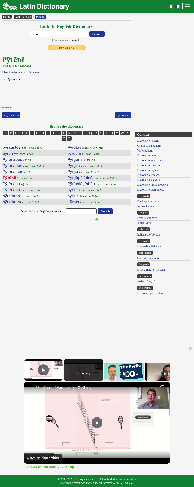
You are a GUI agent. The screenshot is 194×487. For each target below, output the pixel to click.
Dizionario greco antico (151, 160)
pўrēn (18, 153)
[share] (162, 385)
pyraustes (22, 147)
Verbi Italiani (145, 150)
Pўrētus (85, 147)
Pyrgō (83, 171)
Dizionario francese (148, 165)
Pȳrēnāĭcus (18, 171)
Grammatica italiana (149, 145)
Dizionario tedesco (148, 175)
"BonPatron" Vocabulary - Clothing (63, 387)
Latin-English (23, 16)
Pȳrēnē (40, 16)
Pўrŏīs (84, 202)
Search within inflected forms (69, 39)
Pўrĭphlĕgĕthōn (92, 183)
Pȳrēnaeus (17, 159)
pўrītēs (84, 190)
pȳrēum (83, 153)
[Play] (124, 373)
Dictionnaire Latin (148, 201)
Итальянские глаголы (151, 269)
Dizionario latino (147, 155)
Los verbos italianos (149, 246)
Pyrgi (84, 165)
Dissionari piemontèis (150, 293)
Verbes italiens (145, 206)
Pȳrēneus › (123, 115)
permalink (7, 107)
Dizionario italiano (148, 140)
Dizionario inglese (148, 170)
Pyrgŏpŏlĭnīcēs (92, 177)
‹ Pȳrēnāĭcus (11, 115)
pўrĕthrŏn (20, 196)
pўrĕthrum (21, 202)
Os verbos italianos (148, 258)
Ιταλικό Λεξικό (146, 281)
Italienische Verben (148, 234)
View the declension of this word (21, 72)
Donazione (66, 47)
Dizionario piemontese (150, 189)
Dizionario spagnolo (149, 179)
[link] (30, 388)
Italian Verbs (144, 222)
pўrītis (83, 196)
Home (6, 16)
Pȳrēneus (16, 183)
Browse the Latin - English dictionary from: (42, 211)
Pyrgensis (81, 159)
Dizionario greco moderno (153, 184)
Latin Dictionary (147, 217)
